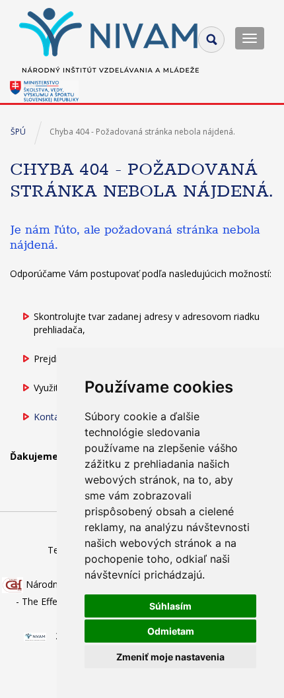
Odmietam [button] (170, 631)
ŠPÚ (18, 131)
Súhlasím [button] (170, 606)
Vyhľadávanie (211, 39)
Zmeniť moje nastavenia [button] (170, 656)
